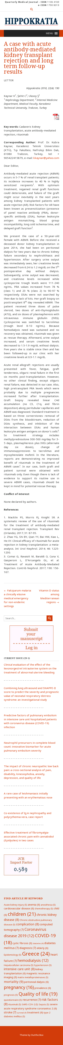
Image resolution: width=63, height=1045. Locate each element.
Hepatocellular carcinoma (18, 965)
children (22, 914)
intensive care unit (19, 969)
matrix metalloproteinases (33, 977)
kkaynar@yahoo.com (46, 158)
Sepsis (44, 1004)
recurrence (32, 1000)
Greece (36, 953)
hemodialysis (33, 960)
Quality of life (38, 994)
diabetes (38, 943)
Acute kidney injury (15, 904)
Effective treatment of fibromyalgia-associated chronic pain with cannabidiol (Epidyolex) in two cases (29, 836)
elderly (42, 948)
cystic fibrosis (22, 943)
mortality (13, 981)
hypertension (43, 965)
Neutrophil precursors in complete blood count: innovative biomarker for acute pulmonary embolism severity (29, 746)
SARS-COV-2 (30, 1004)
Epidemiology (12, 954)
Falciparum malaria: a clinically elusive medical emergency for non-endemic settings (17, 598)
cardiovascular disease (19, 908)
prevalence (42, 988)
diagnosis (27, 948)
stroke (10, 1012)
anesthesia (48, 904)
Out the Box (37, 1034)
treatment (35, 1012)
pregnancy (19, 987)
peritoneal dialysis (36, 982)
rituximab (14, 1004)
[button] (49, 33)
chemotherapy (44, 908)
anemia (34, 904)
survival (21, 1012)
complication (27, 924)
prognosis (11, 994)
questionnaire (13, 999)
